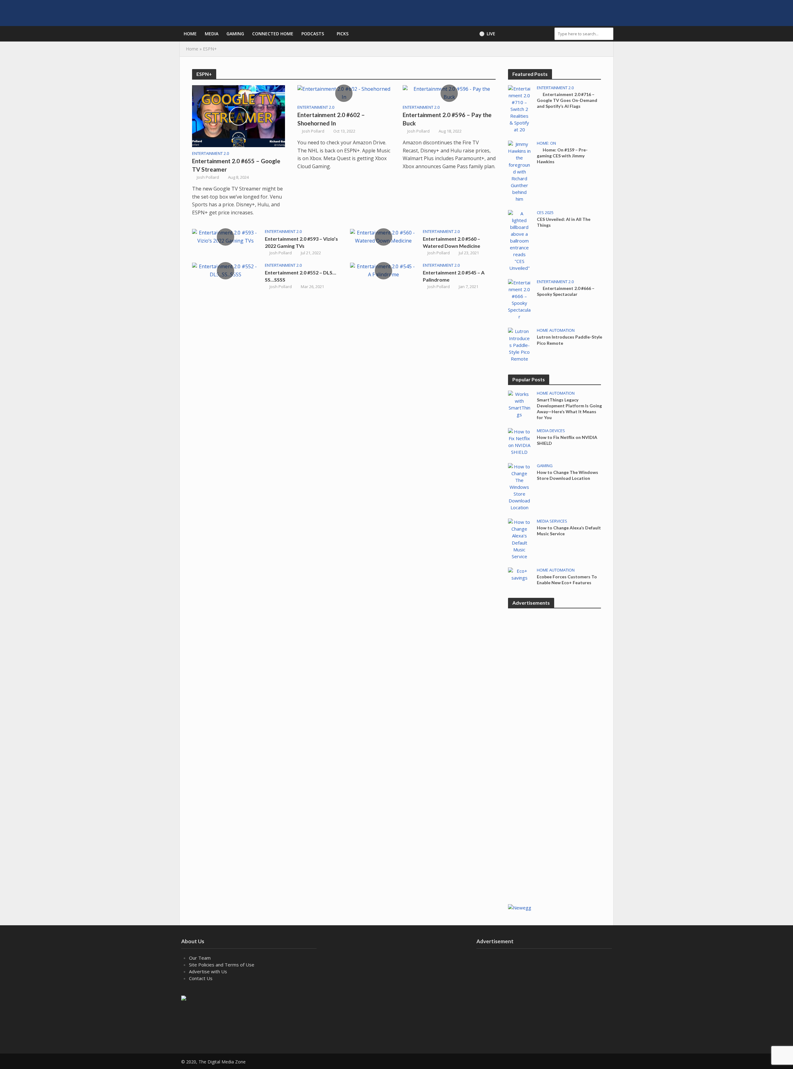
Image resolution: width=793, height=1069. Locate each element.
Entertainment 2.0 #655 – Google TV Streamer (236, 165)
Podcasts (312, 34)
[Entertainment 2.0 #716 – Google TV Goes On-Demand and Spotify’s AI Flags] (519, 108)
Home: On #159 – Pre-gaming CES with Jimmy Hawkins (562, 155)
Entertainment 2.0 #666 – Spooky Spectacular (565, 291)
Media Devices (551, 430)
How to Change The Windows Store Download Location (567, 475)
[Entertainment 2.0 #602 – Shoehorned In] (343, 92)
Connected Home (272, 34)
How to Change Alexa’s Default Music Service (569, 530)
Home (190, 34)
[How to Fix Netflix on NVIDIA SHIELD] (519, 441)
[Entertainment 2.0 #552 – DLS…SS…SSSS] (225, 270)
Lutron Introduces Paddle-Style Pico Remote (569, 339)
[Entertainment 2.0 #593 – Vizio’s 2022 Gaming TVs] (225, 236)
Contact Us (200, 978)
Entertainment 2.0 (210, 153)
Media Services (552, 521)
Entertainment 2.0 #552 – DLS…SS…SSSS (300, 276)
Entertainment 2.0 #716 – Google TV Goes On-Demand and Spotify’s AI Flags (567, 100)
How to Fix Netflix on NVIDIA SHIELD (567, 440)
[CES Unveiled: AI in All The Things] (519, 240)
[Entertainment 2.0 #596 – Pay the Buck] (449, 92)
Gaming (235, 34)
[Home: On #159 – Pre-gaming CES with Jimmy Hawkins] (519, 171)
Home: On (546, 143)
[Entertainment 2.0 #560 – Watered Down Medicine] (383, 236)
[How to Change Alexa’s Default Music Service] (519, 539)
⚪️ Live (487, 34)
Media (211, 34)
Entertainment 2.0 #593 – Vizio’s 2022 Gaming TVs (301, 242)
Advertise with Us (208, 971)
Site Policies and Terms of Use (221, 965)
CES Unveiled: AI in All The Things (563, 222)
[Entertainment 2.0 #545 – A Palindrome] (383, 270)
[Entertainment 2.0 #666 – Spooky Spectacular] (519, 299)
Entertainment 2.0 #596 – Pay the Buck (447, 119)
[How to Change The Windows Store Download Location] (519, 486)
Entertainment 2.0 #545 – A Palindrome (453, 276)
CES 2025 (545, 212)
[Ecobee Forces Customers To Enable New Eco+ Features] (519, 574)
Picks (342, 34)
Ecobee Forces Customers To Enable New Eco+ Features (567, 579)
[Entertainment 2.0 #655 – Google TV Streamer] (238, 115)
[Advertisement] (554, 798)
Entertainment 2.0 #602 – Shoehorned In (331, 119)
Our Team (200, 958)
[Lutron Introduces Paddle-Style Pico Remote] (519, 344)
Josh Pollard (208, 177)
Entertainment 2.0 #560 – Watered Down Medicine (451, 242)
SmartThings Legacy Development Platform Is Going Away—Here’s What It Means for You (569, 408)
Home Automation (556, 330)
